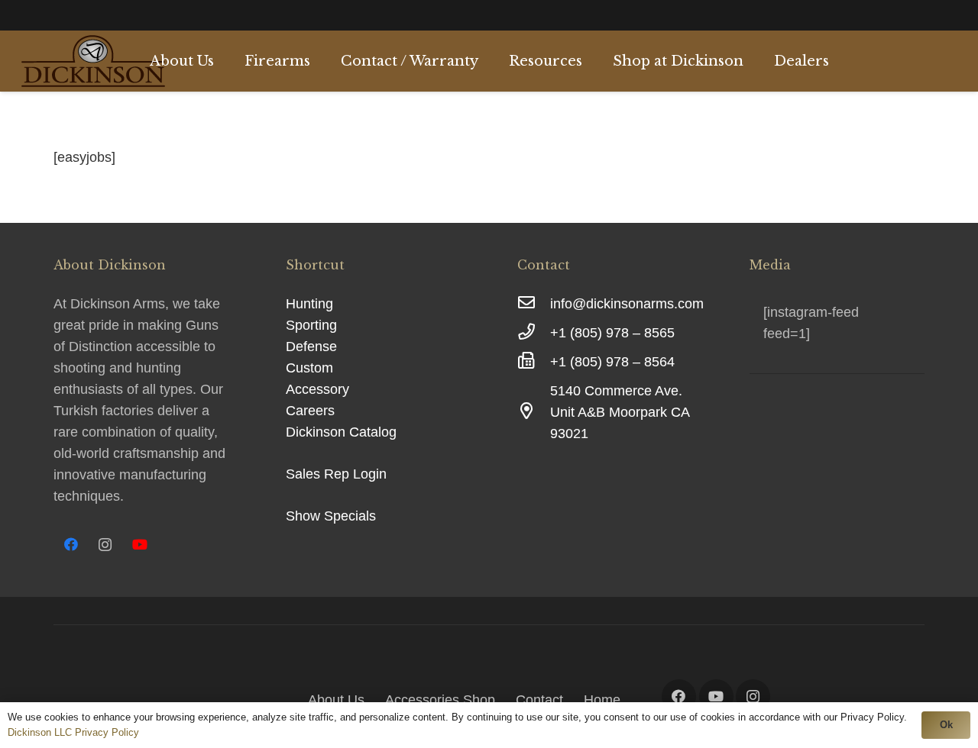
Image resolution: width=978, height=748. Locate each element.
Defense (311, 346)
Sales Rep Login (336, 474)
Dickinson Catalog (341, 432)
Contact (539, 700)
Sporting (311, 325)
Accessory (317, 389)
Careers (310, 410)
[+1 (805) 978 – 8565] (533, 332)
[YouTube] (139, 544)
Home (602, 700)
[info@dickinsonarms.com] (533, 303)
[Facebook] (70, 544)
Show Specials (331, 516)
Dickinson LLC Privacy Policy (73, 732)
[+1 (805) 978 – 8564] (533, 361)
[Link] (93, 61)
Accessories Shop (440, 700)
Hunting (309, 303)
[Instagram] (105, 544)
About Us (336, 700)
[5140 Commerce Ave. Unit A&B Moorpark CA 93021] (533, 412)
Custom (309, 368)
